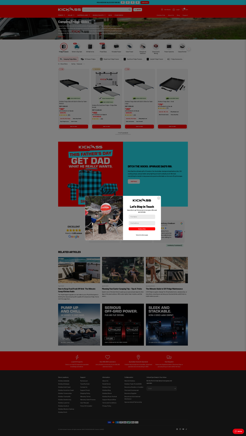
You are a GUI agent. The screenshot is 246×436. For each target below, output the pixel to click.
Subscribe (142, 229)
